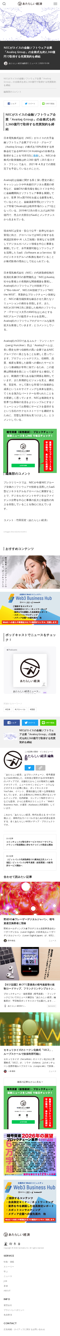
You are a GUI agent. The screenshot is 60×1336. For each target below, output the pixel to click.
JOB (5, 1281)
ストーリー (9, 1266)
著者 (6, 1286)
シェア (13, 103)
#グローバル (20, 709)
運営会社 (8, 1305)
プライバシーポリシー (14, 1310)
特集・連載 (9, 1261)
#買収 (32, 709)
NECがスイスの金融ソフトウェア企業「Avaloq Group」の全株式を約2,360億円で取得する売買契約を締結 (30, 82)
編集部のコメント (12, 91)
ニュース (33, 63)
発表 (35, 155)
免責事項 (8, 1314)
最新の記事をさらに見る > (30, 1081)
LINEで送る (50, 103)
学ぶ (6, 1271)
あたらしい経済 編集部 (39, 757)
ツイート (31, 103)
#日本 (7, 709)
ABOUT (7, 1290)
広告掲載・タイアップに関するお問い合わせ (24, 1329)
